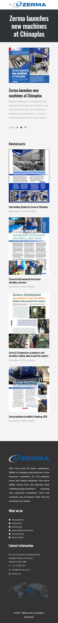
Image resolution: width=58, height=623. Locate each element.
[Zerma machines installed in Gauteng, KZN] (29, 389)
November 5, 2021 (17, 286)
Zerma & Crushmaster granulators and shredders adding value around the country (28, 354)
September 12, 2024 (18, 211)
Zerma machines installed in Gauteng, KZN (28, 416)
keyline (33, 211)
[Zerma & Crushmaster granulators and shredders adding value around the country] (29, 320)
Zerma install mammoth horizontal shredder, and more (24, 280)
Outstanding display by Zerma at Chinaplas (28, 207)
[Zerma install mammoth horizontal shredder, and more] (29, 246)
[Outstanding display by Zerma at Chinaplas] (29, 176)
